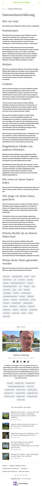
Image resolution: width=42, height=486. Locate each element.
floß (20, 286)
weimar (23, 313)
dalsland (5, 283)
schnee (33, 299)
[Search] (39, 2)
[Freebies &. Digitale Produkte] (18, 475)
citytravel (22, 279)
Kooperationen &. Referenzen (10, 468)
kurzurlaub (6, 289)
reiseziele (14, 299)
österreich (6, 316)
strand (5, 306)
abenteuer (6, 276)
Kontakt (4, 465)
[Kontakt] (15, 475)
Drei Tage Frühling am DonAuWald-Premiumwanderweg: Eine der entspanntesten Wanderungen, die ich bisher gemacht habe (25, 444)
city (15, 279)
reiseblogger (7, 293)
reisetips (6, 299)
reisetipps (30, 296)
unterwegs (6, 313)
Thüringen (24, 309)
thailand (15, 309)
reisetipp (22, 296)
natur (14, 289)
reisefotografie (26, 293)
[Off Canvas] (3, 2)
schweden (6, 303)
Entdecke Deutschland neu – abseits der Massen (15, 471)
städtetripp (6, 309)
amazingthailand (17, 276)
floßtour (26, 286)
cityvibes (30, 279)
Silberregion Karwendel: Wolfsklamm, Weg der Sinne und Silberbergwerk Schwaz (24, 434)
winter (30, 313)
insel (33, 286)
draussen (30, 283)
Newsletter (24, 468)
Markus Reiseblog (21, 2)
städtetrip (31, 306)
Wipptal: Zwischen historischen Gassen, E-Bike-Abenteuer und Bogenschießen (24, 425)
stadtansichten (27, 303)
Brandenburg (7, 279)
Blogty (29, 478)
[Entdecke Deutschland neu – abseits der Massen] (26, 475)
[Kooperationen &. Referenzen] (21, 475)
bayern (27, 276)
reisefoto (16, 293)
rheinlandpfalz (23, 299)
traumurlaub (33, 309)
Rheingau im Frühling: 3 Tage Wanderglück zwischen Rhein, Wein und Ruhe (24, 455)
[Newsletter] (24, 475)
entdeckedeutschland (10, 286)
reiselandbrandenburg (10, 296)
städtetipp (22, 306)
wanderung (15, 313)
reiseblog (26, 289)
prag (20, 289)
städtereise (13, 306)
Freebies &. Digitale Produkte (17, 465)
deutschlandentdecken (18, 283)
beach (33, 276)
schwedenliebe (16, 303)
